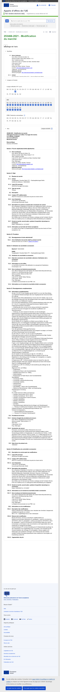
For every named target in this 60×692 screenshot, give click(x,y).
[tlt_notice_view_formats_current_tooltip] (51, 128)
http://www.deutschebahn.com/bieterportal (32, 72)
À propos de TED (8, 640)
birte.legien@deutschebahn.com (24, 68)
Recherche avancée (15, 25)
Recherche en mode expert (28, 25)
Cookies (6, 629)
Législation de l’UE (8, 650)
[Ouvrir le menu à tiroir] (5, 46)
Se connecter (42, 5)
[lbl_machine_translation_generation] (24, 115)
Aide (5, 608)
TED (5, 32)
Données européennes (9, 653)
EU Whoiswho (7, 659)
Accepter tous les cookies (14, 688)
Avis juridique (7, 626)
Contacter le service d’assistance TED (13, 611)
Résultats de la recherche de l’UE (12, 656)
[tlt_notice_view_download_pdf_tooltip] (8, 105)
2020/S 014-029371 (33, 241)
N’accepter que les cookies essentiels (34, 688)
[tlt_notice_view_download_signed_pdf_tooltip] (15, 91)
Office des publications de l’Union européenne (16, 597)
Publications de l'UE (9, 662)
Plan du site (7, 643)
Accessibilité (7, 632)
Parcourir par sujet (41, 25)
